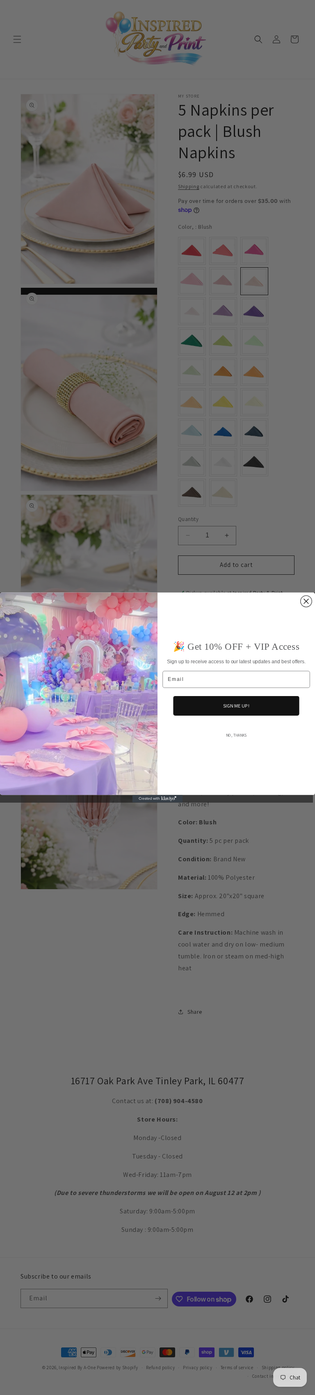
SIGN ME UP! (236, 705)
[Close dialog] (306, 601)
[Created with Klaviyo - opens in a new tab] (157, 798)
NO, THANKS (236, 735)
